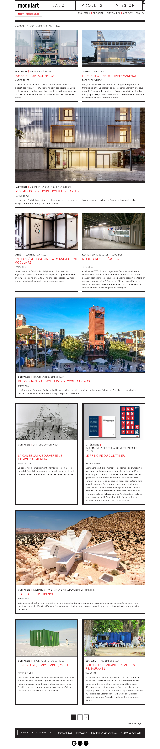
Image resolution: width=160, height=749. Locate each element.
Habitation (21, 71)
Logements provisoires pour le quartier (47, 191)
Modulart (20, 26)
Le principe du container (105, 455)
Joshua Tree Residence (36, 594)
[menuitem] (73, 717)
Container (24, 377)
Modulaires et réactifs (100, 259)
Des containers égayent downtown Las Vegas (54, 381)
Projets (92, 5)
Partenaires (113, 13)
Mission (126, 5)
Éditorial (98, 13)
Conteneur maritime (41, 26)
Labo (58, 5)
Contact (128, 13)
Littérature (92, 444)
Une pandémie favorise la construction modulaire (46, 260)
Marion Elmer (22, 80)
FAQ (138, 13)
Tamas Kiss (20, 267)
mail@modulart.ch (131, 733)
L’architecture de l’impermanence (109, 75)
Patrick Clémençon (92, 80)
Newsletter (83, 13)
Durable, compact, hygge (35, 75)
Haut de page (134, 723)
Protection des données (104, 733)
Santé (18, 254)
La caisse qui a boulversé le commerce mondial (40, 457)
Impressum (81, 733)
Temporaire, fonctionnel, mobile (44, 665)
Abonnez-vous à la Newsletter (35, 732)
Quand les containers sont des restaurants (110, 666)
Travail (86, 71)
